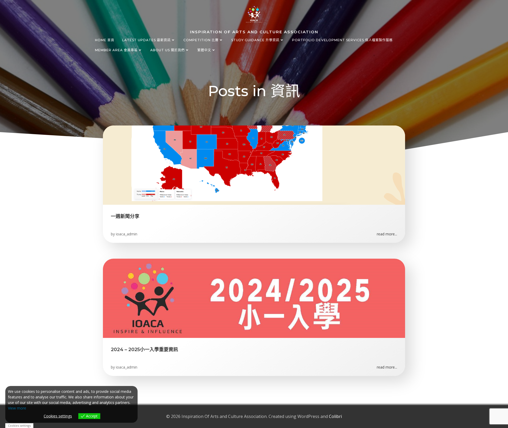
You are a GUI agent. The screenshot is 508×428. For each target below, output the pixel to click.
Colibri (335, 416)
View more (17, 408)
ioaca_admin (126, 233)
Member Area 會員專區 (116, 50)
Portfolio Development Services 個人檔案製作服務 (342, 40)
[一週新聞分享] (254, 165)
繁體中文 (204, 50)
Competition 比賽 (201, 40)
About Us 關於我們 (167, 50)
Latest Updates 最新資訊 (146, 40)
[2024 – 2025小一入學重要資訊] (254, 298)
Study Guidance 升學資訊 (255, 40)
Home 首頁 (104, 40)
